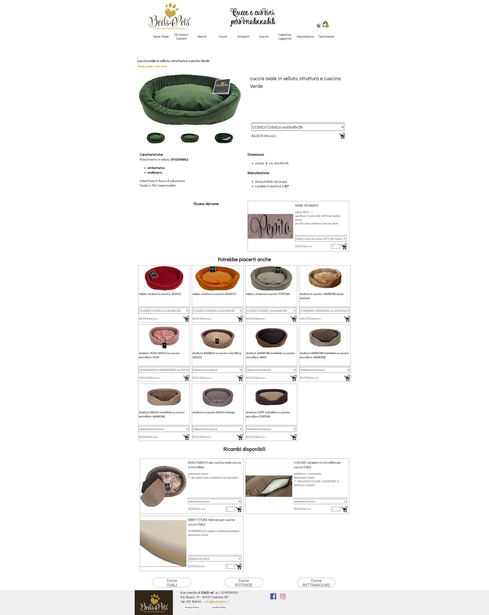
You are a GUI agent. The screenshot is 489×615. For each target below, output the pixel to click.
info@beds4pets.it (217, 602)
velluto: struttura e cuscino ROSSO (160, 294)
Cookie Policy (219, 607)
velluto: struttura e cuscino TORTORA (268, 294)
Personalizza (305, 36)
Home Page (161, 36)
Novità (202, 36)
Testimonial (326, 36)
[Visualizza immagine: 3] (224, 138)
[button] (190, 99)
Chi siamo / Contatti (181, 36)
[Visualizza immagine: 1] (156, 138)
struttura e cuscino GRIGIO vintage (213, 412)
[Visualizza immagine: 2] (190, 138)
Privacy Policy (192, 607)
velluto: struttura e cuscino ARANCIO (214, 294)
